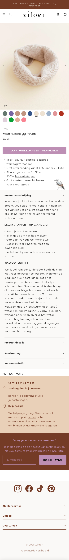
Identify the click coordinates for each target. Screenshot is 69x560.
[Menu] (3, 14)
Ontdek (7, 515)
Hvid (5, 128)
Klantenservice (12, 505)
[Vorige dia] (2, 66)
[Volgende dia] (66, 66)
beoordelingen (25, 176)
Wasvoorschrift (14, 363)
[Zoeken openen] (10, 14)
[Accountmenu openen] (58, 14)
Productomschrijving (17, 195)
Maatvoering (12, 353)
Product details (14, 342)
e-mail (32, 417)
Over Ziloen (10, 525)
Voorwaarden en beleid (34, 550)
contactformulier (19, 421)
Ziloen (39, 544)
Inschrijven (52, 459)
